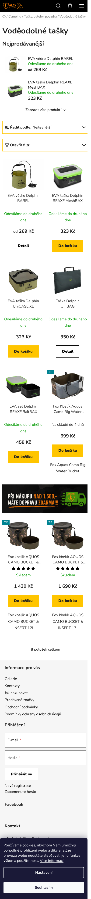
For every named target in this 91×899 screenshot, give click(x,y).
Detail (23, 245)
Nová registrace (18, 785)
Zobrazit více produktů (44, 109)
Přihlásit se (21, 774)
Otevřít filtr (19, 145)
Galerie (11, 678)
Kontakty (12, 685)
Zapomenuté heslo (20, 791)
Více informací (51, 860)
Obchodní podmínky (21, 707)
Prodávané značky (19, 699)
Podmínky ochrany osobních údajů (33, 714)
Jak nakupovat (16, 692)
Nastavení (43, 872)
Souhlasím (44, 887)
